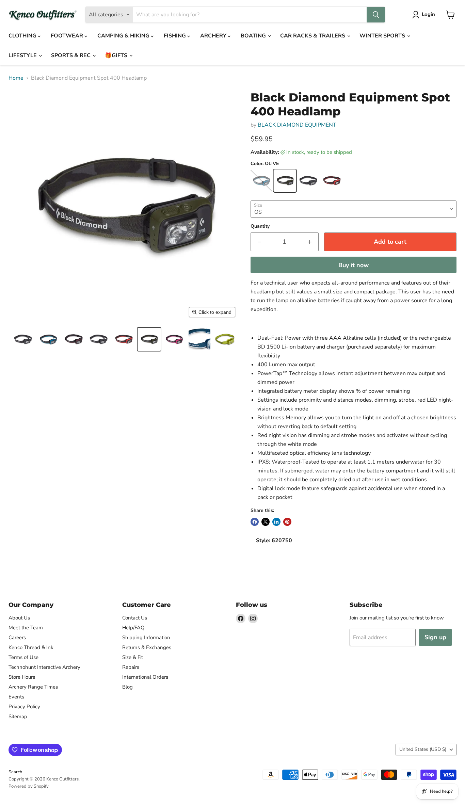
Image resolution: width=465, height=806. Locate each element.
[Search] (376, 14)
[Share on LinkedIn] (276, 522)
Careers (17, 637)
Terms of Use (23, 657)
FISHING (175, 35)
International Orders (145, 677)
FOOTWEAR (67, 35)
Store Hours (22, 677)
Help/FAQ (133, 627)
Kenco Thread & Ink (31, 647)
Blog (127, 686)
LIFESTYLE (23, 55)
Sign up (435, 637)
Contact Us (134, 617)
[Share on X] (265, 522)
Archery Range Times (33, 686)
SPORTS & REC (71, 55)
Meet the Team (26, 627)
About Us (19, 617)
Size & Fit (132, 657)
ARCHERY (214, 35)
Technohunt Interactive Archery (44, 667)
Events (16, 696)
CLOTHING (23, 35)
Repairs (130, 667)
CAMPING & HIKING (124, 35)
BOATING (254, 35)
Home (16, 78)
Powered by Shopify (29, 786)
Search (15, 772)
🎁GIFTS (117, 55)
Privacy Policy (24, 706)
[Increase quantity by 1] (310, 241)
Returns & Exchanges (146, 647)
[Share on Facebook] (255, 522)
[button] (23, 339)
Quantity (260, 226)
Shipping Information (146, 637)
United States (422, 749)
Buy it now (353, 265)
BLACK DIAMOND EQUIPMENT (297, 125)
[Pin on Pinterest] (287, 522)
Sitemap (18, 716)
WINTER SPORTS (382, 35)
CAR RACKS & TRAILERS (313, 35)
